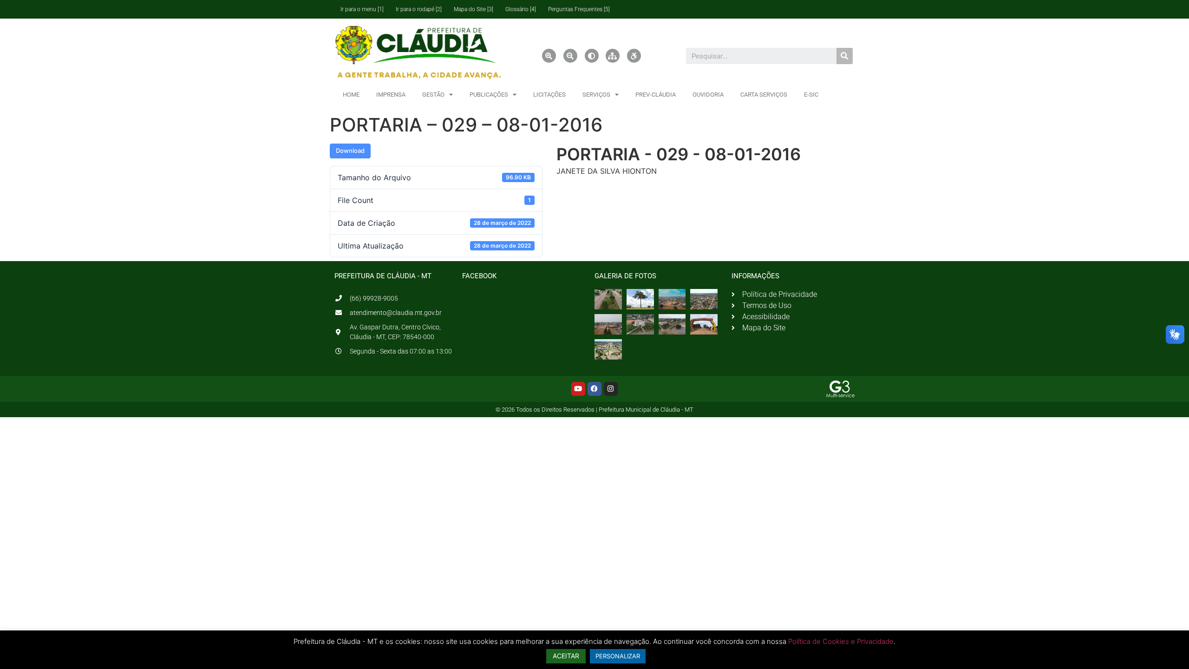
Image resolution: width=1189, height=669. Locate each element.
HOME (351, 94)
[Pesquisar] (844, 56)
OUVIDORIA (708, 94)
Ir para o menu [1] (362, 9)
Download (350, 150)
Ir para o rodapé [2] (419, 9)
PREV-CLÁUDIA (655, 94)
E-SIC (811, 94)
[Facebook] (594, 389)
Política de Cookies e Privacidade (841, 641)
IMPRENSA (390, 94)
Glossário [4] (520, 9)
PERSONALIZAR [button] (617, 656)
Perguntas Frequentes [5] (579, 9)
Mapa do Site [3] (473, 9)
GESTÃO (433, 94)
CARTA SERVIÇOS (763, 94)
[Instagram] (611, 389)
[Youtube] (578, 389)
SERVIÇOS (596, 94)
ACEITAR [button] (566, 656)
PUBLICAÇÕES (489, 94)
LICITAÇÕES (549, 94)
